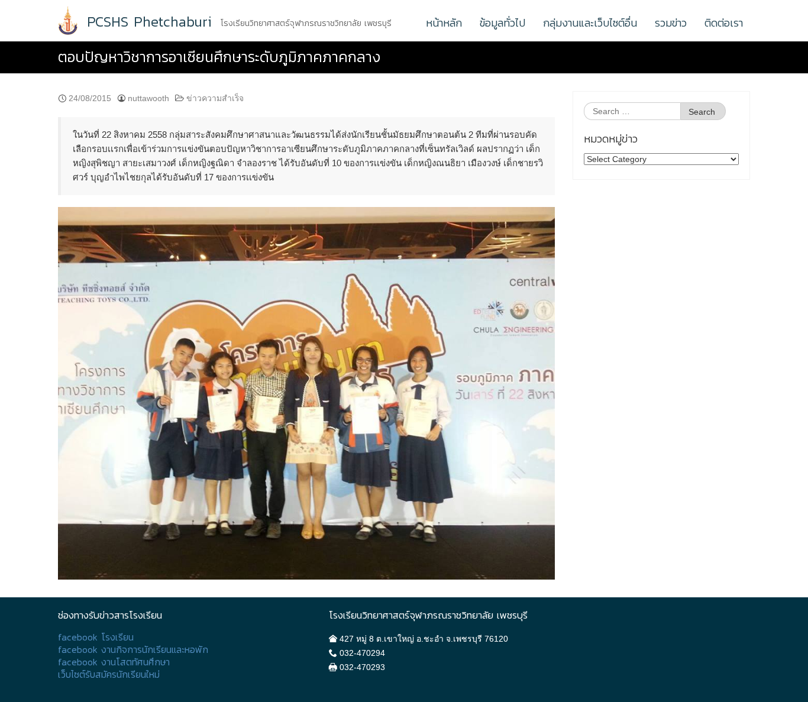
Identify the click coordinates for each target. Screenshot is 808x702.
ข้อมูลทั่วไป (502, 22)
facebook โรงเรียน (96, 637)
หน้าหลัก (444, 22)
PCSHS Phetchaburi (149, 22)
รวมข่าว (671, 22)
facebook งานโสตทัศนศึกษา (114, 662)
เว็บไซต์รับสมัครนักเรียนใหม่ (109, 674)
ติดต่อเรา (723, 22)
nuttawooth (148, 98)
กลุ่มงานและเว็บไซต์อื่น (590, 22)
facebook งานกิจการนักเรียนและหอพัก (133, 649)
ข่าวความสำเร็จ (215, 98)
